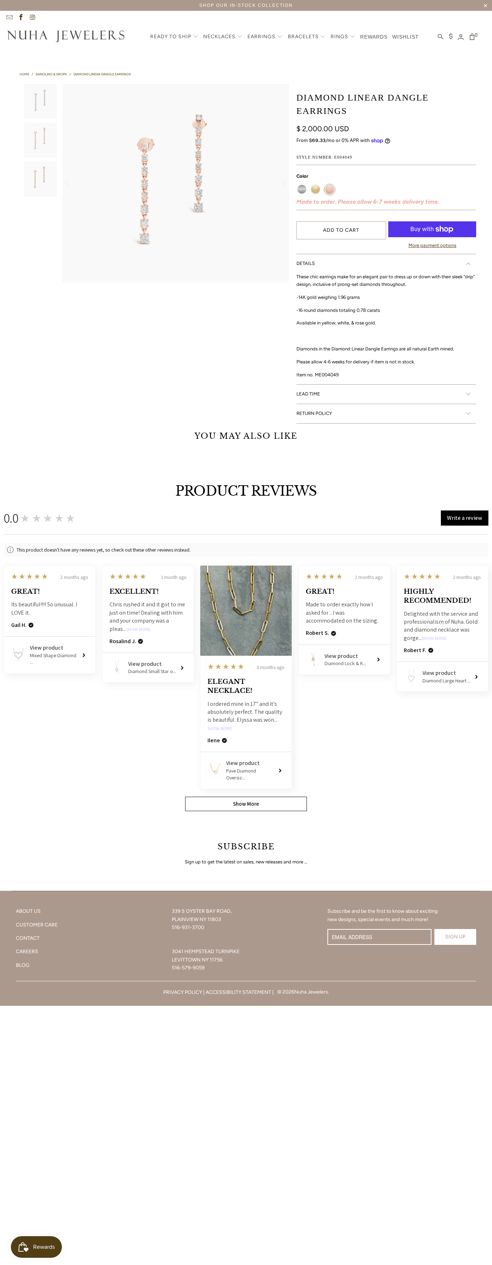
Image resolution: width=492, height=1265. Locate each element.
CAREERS (27, 951)
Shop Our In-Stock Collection (246, 5)
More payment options (432, 245)
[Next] (284, 183)
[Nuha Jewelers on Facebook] (20, 18)
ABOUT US (28, 911)
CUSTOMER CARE (37, 925)
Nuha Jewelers (311, 992)
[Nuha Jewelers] (65, 37)
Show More (138, 629)
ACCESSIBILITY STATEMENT (238, 992)
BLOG (23, 965)
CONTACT (28, 938)
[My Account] (461, 37)
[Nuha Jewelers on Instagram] (32, 18)
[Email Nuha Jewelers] (9, 18)
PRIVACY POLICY (182, 992)
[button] (174, 37)
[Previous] (67, 183)
